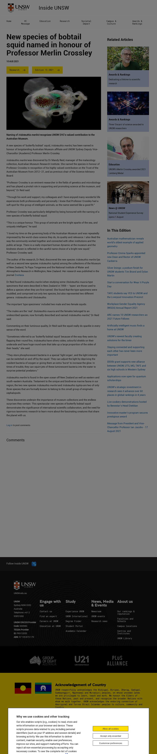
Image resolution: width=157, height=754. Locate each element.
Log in (9, 425)
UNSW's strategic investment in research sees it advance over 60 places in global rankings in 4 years (126, 391)
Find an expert (48, 616)
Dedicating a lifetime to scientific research (124, 81)
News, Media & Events (102, 603)
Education (45, 21)
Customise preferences (110, 743)
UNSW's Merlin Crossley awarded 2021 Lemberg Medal (127, 171)
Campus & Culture (111, 22)
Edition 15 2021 (44, 69)
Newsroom (96, 611)
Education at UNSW (50, 626)
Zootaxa (19, 275)
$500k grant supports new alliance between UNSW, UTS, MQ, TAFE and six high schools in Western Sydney (126, 365)
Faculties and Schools (125, 620)
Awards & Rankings (137, 22)
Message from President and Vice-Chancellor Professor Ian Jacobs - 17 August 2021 (127, 427)
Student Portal (74, 626)
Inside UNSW (54, 7)
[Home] (19, 7)
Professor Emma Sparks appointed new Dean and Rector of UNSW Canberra (126, 257)
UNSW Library (124, 638)
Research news (99, 621)
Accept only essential (110, 736)
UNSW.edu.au (20, 593)
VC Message (25, 22)
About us (125, 602)
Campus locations (127, 626)
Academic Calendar (76, 631)
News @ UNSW (117, 208)
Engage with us (50, 603)
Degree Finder (74, 621)
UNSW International (77, 616)
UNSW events (98, 616)
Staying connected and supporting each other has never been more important (125, 351)
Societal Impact (86, 22)
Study (71, 602)
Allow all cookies (111, 728)
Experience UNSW (75, 611)
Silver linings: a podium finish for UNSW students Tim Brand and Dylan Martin (127, 271)
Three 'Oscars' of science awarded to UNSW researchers (126, 126)
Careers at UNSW (49, 621)
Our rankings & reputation (125, 612)
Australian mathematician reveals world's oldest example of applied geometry (125, 242)
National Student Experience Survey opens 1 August (126, 215)
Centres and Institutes (124, 632)
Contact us (46, 611)
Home (8, 21)
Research (65, 21)
